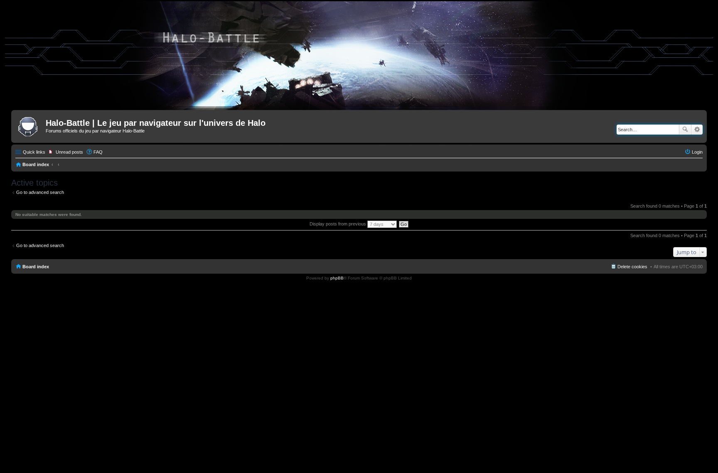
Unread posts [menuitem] (69, 151)
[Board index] (29, 125)
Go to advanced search (40, 192)
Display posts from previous (338, 223)
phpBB (337, 278)
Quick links (34, 151)
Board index (35, 164)
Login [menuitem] (697, 151)
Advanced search (697, 130)
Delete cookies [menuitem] (632, 266)
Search (685, 130)
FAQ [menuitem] (98, 151)
